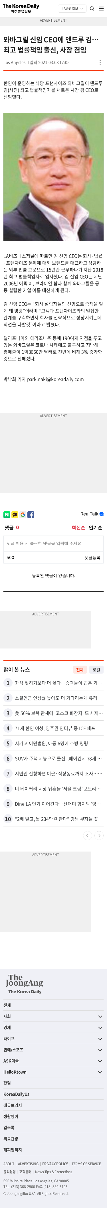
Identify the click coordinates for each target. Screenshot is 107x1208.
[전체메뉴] (101, 8)
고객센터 (25, 1171)
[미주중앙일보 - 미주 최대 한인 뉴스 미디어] (21, 8)
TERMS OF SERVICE (86, 1163)
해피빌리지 (12, 1149)
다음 (99, 835)
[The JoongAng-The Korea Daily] (24, 984)
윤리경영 (9, 1171)
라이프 (9, 1038)
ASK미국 (11, 1060)
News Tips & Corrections (53, 1171)
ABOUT (8, 1163)
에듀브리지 (12, 1105)
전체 (80, 669)
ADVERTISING (28, 1163)
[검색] (92, 8)
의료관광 (10, 1138)
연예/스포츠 (13, 1049)
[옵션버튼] (100, 62)
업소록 (9, 1127)
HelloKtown (15, 1072)
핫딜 (7, 1083)
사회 (7, 1016)
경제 (7, 1027)
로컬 (96, 669)
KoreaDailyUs (16, 1094)
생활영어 (10, 1116)
